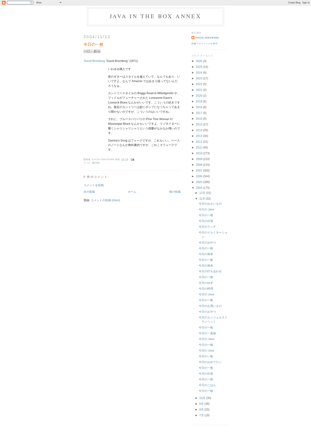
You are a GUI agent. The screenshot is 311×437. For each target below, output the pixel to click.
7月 (201, 415)
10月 (202, 398)
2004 (199, 187)
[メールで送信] (85, 51)
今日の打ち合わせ (210, 271)
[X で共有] (92, 51)
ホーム (132, 191)
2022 (199, 84)
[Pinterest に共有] (99, 51)
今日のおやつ (207, 242)
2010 (199, 153)
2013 (199, 136)
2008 (199, 164)
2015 (199, 124)
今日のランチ (207, 226)
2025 (199, 66)
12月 (202, 192)
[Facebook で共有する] (95, 51)
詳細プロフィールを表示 (204, 43)
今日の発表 (206, 254)
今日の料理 (206, 288)
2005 (199, 182)
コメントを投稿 (94, 185)
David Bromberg (94, 60)
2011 (199, 147)
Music (96, 163)
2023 (199, 78)
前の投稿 (175, 191)
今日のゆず (206, 282)
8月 (201, 409)
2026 (199, 61)
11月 (202, 198)
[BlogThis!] (88, 51)
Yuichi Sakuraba (207, 38)
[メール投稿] (132, 159)
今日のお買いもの (210, 305)
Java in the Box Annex (155, 16)
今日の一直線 (207, 333)
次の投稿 (89, 191)
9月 (201, 403)
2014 (199, 130)
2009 (199, 159)
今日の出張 (206, 220)
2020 (199, 95)
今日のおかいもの (210, 203)
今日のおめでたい (210, 362)
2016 (199, 118)
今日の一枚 (206, 215)
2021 (199, 89)
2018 (199, 107)
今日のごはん (207, 385)
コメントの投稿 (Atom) (105, 200)
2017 (199, 112)
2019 (199, 101)
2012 (199, 141)
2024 (199, 72)
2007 (199, 170)
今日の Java (206, 209)
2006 (199, 176)
